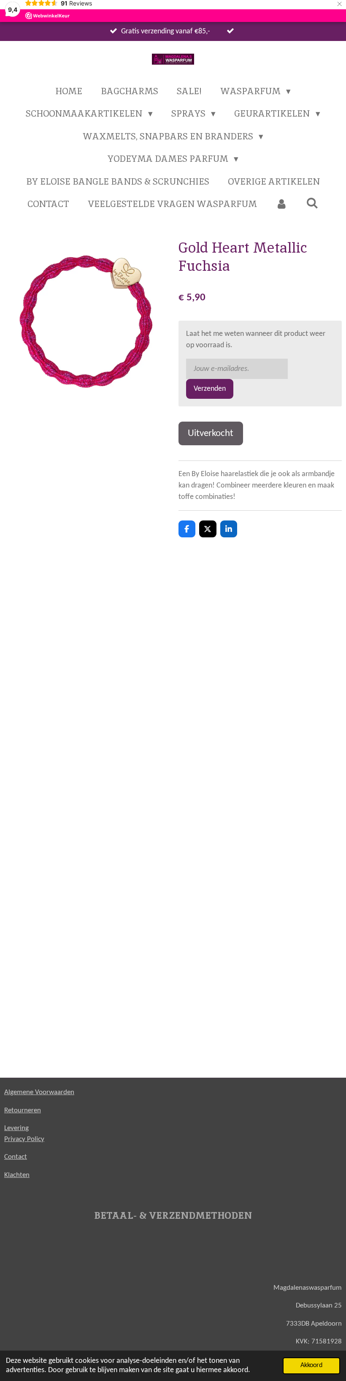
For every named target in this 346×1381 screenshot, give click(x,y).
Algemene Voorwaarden (39, 1092)
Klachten (17, 1175)
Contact (15, 1156)
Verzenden (210, 389)
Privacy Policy (24, 1139)
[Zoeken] (312, 203)
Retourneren (22, 1110)
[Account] (281, 204)
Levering (16, 1128)
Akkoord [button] (311, 1365)
